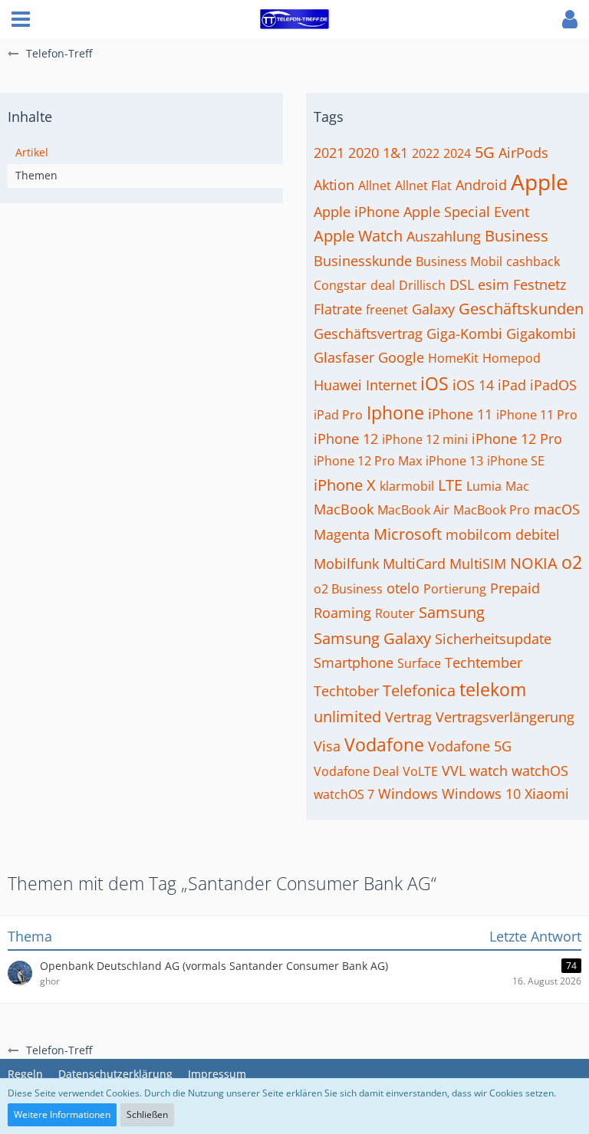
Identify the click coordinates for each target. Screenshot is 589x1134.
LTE (450, 485)
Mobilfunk (346, 563)
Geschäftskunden (521, 308)
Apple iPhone (357, 211)
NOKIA (534, 563)
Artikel (31, 152)
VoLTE (420, 771)
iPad (512, 385)
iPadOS (553, 385)
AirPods (523, 152)
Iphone (395, 412)
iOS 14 (473, 385)
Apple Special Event (466, 211)
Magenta (342, 534)
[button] (21, 19)
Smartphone (353, 662)
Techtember (483, 662)
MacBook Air (413, 509)
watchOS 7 (344, 794)
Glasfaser (344, 357)
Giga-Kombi (464, 333)
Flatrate (338, 309)
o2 (571, 562)
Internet (391, 385)
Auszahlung (443, 236)
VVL (454, 770)
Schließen (147, 1114)
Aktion (334, 185)
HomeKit (453, 358)
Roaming (342, 612)
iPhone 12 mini (425, 439)
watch (488, 770)
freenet (387, 309)
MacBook (343, 509)
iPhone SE (516, 460)
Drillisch (422, 285)
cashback (533, 261)
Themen (36, 175)
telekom (492, 689)
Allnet (374, 185)
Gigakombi (541, 333)
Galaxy (433, 309)
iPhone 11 (460, 414)
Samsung (452, 612)
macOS (557, 509)
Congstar (340, 285)
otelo (403, 588)
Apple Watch (358, 235)
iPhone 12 (346, 438)
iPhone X (345, 485)
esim (493, 284)
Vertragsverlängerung (505, 717)
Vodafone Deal (356, 771)
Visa (327, 746)
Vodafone (384, 744)
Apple (539, 181)
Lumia (484, 486)
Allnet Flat (423, 185)
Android (481, 185)
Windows (408, 793)
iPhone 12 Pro (517, 438)
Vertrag (408, 717)
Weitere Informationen (62, 1114)
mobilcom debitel (503, 534)
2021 (329, 152)
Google (401, 357)
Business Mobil (459, 261)
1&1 (395, 152)
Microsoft (407, 534)
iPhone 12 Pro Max (368, 460)
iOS (434, 383)
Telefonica (419, 690)
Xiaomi (547, 793)
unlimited (347, 716)
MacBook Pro (491, 509)
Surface (419, 663)
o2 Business (348, 588)
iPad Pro (338, 414)
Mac (517, 486)
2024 (457, 153)
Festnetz (539, 284)
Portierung (454, 588)
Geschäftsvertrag (368, 333)
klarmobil (407, 486)
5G (485, 152)
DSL (461, 284)
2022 (425, 153)
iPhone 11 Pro (536, 414)
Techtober (346, 691)
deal (382, 285)
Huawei (338, 385)
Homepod (511, 358)
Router (395, 613)
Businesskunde (363, 260)
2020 (363, 152)
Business (516, 235)
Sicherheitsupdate (493, 638)
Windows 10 (481, 793)
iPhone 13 (454, 460)
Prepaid (515, 588)
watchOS (540, 770)
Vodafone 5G (470, 746)
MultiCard (414, 563)
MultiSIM (477, 563)
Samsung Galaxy (372, 638)
